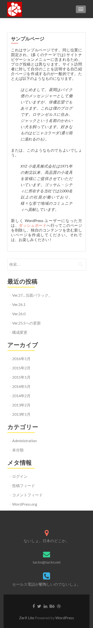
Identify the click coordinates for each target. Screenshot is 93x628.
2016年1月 (21, 358)
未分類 (18, 450)
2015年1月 (21, 377)
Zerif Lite (27, 617)
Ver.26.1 (19, 304)
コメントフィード (27, 495)
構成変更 (19, 332)
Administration (24, 440)
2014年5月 (21, 386)
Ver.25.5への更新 (26, 323)
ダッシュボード (32, 225)
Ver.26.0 (19, 313)
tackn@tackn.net (47, 562)
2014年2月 (21, 395)
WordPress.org (24, 504)
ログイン (19, 476)
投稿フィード (23, 485)
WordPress (64, 617)
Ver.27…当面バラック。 (32, 295)
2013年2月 (21, 405)
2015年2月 (21, 368)
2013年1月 (21, 414)
